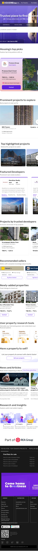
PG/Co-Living (18, 24)
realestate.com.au (20, 502)
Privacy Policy (5, 512)
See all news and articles (30, 370)
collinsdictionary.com (21, 508)
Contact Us (4, 514)
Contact (11, 87)
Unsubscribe (4, 516)
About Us (3, 504)
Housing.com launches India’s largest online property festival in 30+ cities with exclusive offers (14, 389)
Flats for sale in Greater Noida (11, 457)
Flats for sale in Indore (9, 464)
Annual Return (5, 510)
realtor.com (19, 504)
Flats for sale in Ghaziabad (10, 459)
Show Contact (12, 277)
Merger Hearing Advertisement (5, 519)
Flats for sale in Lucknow (10, 461)
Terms (3, 508)
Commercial (6, 24)
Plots (28, 24)
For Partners (4, 506)
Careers (3, 502)
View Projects (12, 65)
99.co (17, 506)
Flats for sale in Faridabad (10, 466)
